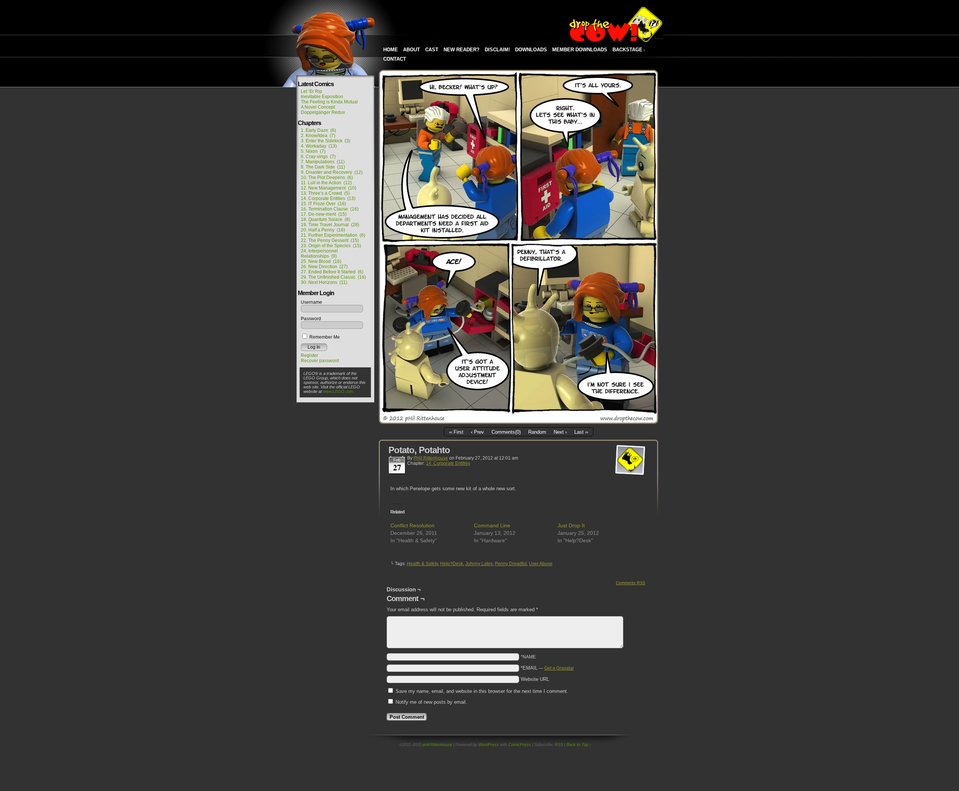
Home (390, 49)
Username (311, 302)
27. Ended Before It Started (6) (332, 272)
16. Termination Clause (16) (330, 209)
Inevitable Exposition (322, 96)
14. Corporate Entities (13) (328, 198)
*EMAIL (547, 668)
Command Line (492, 525)
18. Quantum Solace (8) (325, 219)
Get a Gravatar (559, 668)
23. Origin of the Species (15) (331, 245)
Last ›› (581, 432)
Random (537, 432)
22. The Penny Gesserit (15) (330, 240)
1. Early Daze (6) (318, 130)
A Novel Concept (318, 107)
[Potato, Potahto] (518, 422)
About (411, 49)
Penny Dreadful (511, 563)
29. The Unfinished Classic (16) (333, 277)
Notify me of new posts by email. (431, 702)
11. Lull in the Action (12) (326, 182)
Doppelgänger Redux (323, 112)
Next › (560, 432)
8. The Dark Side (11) (323, 167)
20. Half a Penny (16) (323, 230)
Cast (431, 49)
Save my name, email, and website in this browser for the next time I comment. (482, 691)
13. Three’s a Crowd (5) (325, 193)
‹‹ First (456, 432)
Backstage (628, 49)
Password (311, 318)
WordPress (488, 744)
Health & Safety (422, 563)
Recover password (320, 360)
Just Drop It (571, 525)
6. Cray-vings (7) (318, 156)
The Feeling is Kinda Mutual (329, 101)
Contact (394, 59)
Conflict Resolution (412, 525)
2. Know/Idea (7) (318, 135)
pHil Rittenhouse (431, 458)
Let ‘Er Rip (311, 91)
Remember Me (324, 337)
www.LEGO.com (338, 391)
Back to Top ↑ (579, 744)
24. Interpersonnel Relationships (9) (319, 253)
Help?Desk (451, 563)
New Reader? (462, 49)
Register (309, 355)
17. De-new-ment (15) (324, 214)
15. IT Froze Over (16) (323, 203)
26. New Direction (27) (324, 266)
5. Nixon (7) (313, 151)
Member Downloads (579, 49)
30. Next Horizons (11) (324, 282)
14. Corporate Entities (448, 463)
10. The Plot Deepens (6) (327, 177)
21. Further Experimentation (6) (333, 235)
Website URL (535, 679)
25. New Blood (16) (321, 261)
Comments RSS (630, 583)
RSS (559, 744)
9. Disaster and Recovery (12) (332, 172)
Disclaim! (497, 49)
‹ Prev (477, 432)
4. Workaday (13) (319, 146)
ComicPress (519, 744)
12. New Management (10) (328, 188)
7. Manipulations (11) (323, 161)
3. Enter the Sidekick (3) (325, 140)
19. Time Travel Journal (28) (330, 224)
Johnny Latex (479, 563)
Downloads (531, 49)
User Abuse (541, 563)
